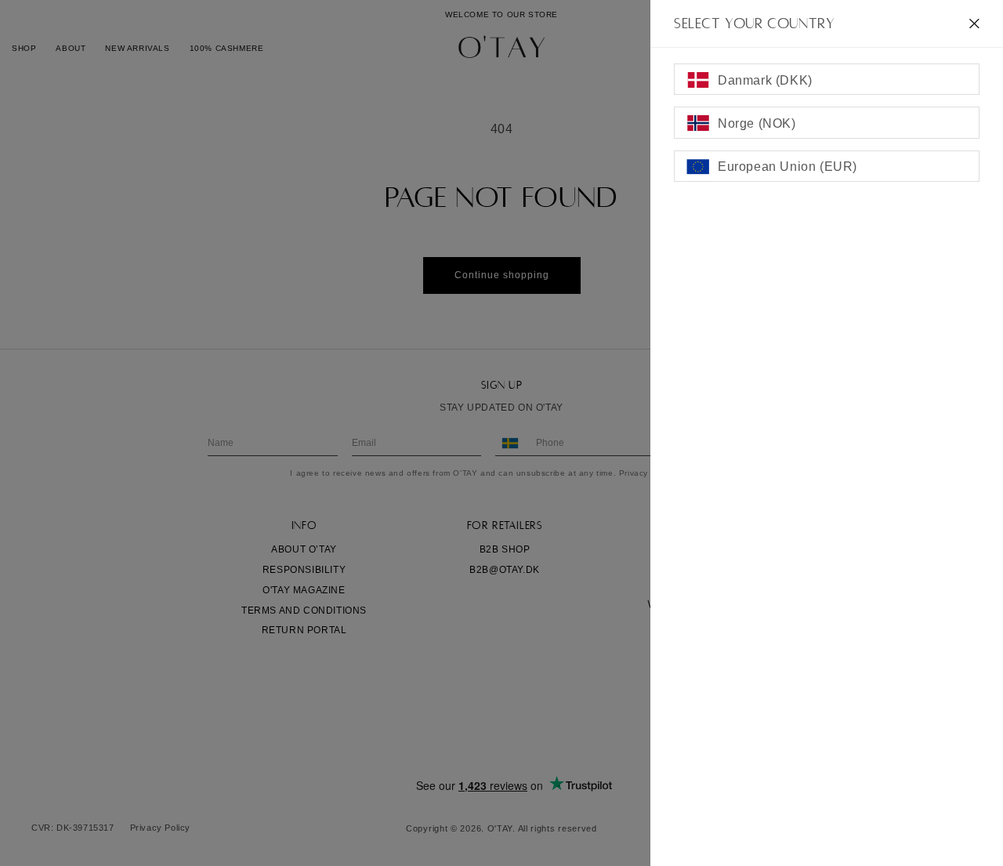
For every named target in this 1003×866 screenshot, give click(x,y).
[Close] (974, 23)
